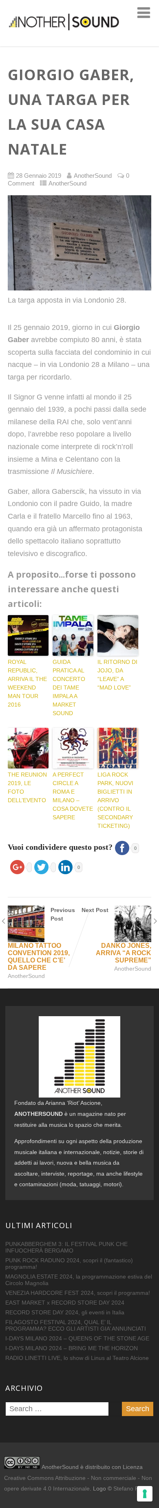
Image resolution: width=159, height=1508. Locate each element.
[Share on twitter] (44, 866)
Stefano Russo (132, 1488)
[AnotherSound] (79, 42)
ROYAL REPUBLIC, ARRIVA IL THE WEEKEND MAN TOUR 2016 (27, 683)
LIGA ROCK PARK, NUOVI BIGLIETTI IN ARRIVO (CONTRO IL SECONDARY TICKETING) (115, 800)
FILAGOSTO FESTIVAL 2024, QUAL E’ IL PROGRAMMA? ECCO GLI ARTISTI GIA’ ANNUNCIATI (75, 1325)
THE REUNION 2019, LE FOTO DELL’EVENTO (27, 787)
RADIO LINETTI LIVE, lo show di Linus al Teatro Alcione (77, 1358)
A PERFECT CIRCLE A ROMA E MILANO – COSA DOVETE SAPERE (73, 796)
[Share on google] (20, 866)
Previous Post (41, 939)
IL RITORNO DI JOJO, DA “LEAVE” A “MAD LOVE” (117, 675)
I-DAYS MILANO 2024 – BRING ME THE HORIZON (71, 1348)
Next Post (116, 935)
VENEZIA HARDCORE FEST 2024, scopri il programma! (77, 1293)
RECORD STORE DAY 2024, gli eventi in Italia (64, 1312)
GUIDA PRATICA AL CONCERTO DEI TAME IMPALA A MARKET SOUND (69, 687)
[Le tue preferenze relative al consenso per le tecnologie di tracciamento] (144, 1493)
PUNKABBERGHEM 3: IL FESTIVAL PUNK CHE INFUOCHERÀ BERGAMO (66, 1247)
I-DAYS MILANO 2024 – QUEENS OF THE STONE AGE (77, 1338)
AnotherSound (67, 183)
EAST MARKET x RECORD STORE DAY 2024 (64, 1302)
